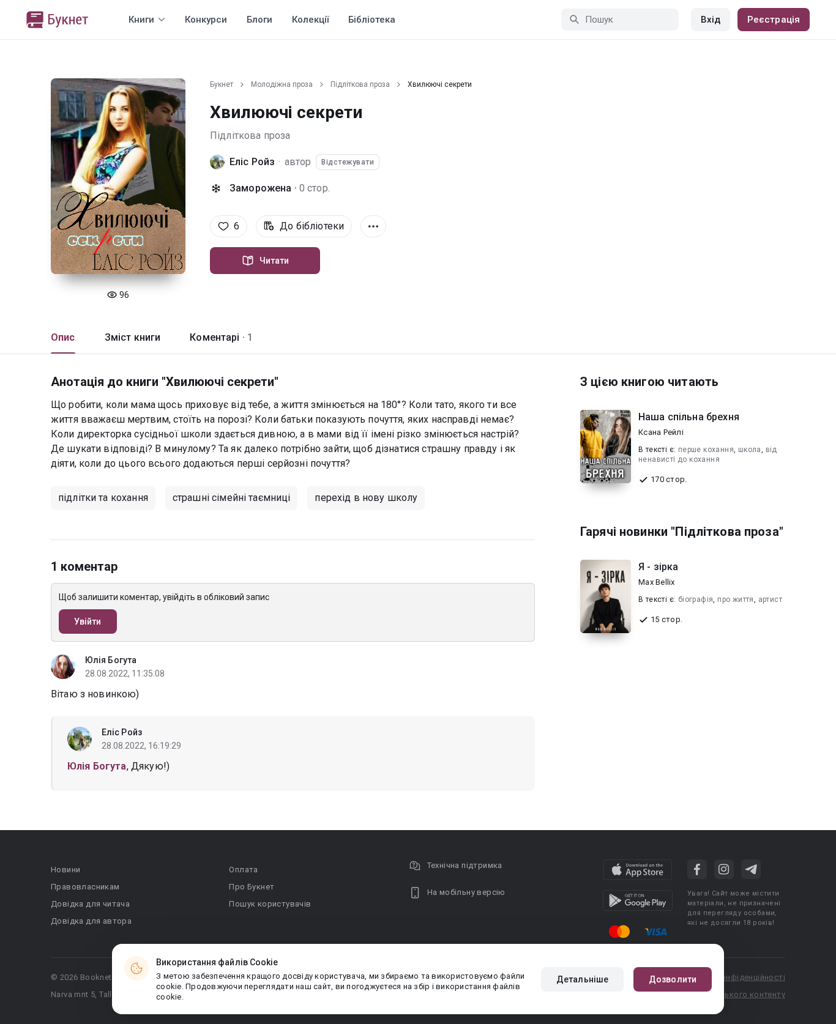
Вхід (710, 19)
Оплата (243, 869)
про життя (735, 599)
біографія (696, 599)
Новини (65, 869)
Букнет (221, 84)
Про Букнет (251, 886)
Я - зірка (658, 567)
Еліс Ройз (252, 162)
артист (770, 599)
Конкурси (206, 19)
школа (749, 449)
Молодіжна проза (282, 84)
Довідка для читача (90, 903)
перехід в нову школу (366, 497)
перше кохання (706, 449)
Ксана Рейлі (661, 432)
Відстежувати (347, 162)
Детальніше (582, 979)
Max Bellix (656, 582)
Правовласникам (85, 886)
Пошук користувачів (270, 903)
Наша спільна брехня (688, 417)
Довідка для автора (91, 921)
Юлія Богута (110, 660)
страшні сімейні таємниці (232, 497)
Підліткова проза (360, 84)
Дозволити (672, 979)
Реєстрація (773, 19)
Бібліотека (371, 19)
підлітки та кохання (103, 497)
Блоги (259, 19)
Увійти (88, 621)
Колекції (310, 19)
